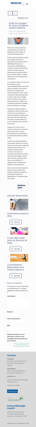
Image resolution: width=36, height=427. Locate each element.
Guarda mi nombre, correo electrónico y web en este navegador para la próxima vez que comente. (17, 337)
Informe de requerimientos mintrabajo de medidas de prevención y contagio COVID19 (17, 414)
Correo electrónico (14, 318)
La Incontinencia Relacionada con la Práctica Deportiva (15, 267)
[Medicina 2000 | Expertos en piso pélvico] (18, 4)
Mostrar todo (24, 18)
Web (8, 325)
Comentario (11, 296)
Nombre (10, 312)
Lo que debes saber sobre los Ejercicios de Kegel (17, 240)
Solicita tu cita (12, 391)
